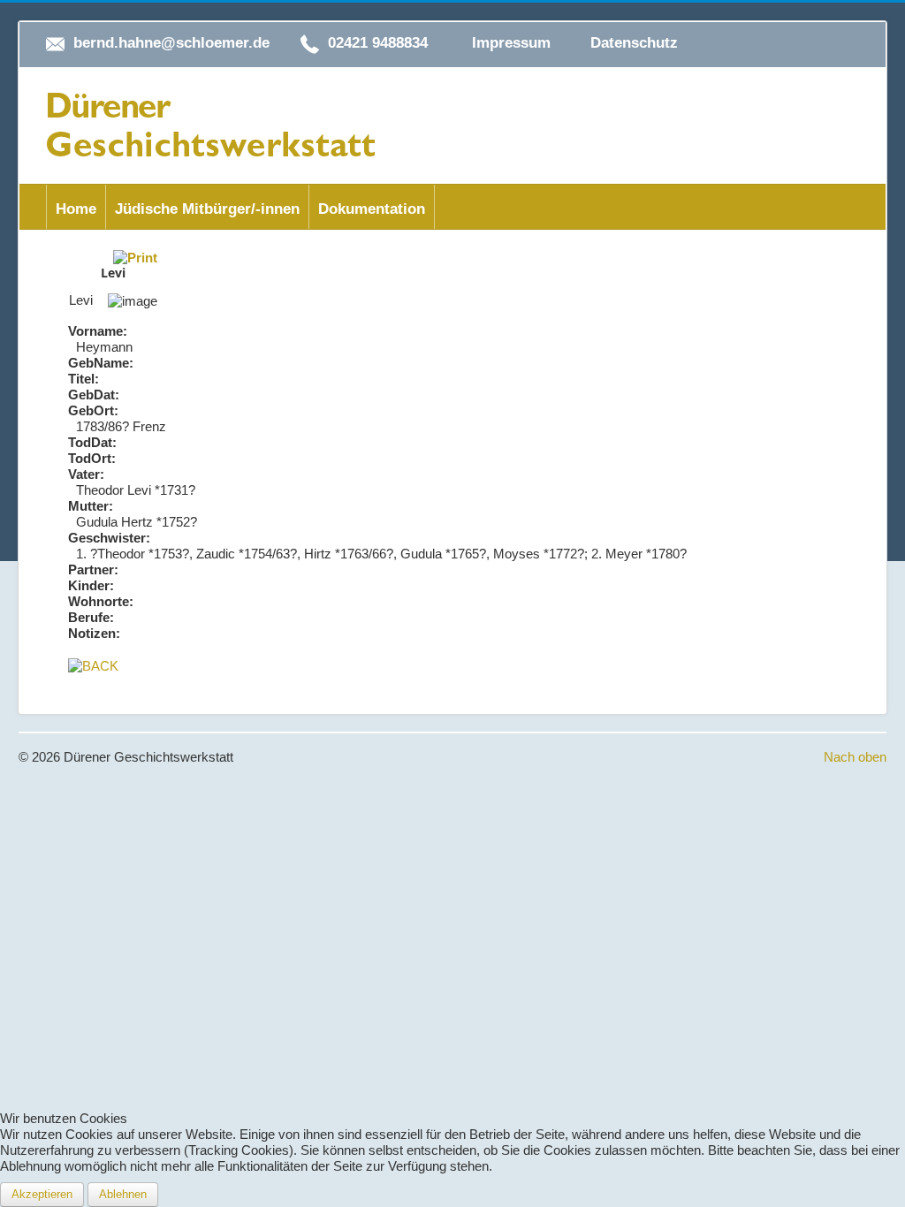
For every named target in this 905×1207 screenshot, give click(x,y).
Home (76, 209)
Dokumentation (371, 209)
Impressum (511, 42)
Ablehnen (123, 1194)
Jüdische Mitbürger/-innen (207, 209)
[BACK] (93, 664)
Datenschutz (634, 42)
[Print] (135, 256)
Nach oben (855, 756)
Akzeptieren (41, 1194)
